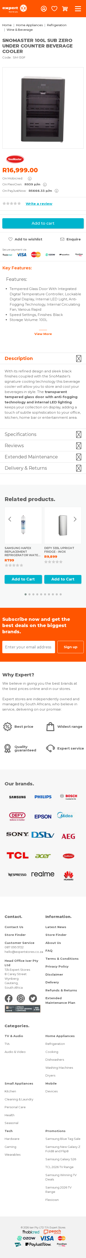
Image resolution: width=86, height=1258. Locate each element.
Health (9, 1115)
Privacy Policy (57, 966)
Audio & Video (15, 1052)
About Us (53, 943)
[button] (26, 594)
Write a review (39, 203)
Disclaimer (54, 974)
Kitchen (10, 1091)
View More (43, 334)
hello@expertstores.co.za (24, 952)
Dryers (50, 1075)
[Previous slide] (10, 519)
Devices (51, 1091)
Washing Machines (59, 1067)
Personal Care (15, 1107)
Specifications (20, 434)
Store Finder (15, 935)
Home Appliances (29, 25)
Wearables (12, 1154)
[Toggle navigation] (78, 8)
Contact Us (14, 927)
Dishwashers (54, 1059)
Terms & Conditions (62, 958)
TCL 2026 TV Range (59, 1167)
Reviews (14, 445)
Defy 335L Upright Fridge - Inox (59, 549)
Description (19, 358)
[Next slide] (75, 519)
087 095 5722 (14, 947)
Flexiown (52, 1200)
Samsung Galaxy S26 (60, 1159)
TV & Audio (14, 1036)
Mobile (51, 1083)
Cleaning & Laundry (19, 1099)
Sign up (71, 647)
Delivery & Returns (26, 468)
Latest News (55, 927)
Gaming (10, 1147)
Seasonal (11, 1123)
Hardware (12, 1139)
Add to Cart (23, 579)
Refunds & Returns (61, 990)
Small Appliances (19, 1083)
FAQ (49, 950)
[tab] (43, 358)
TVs (7, 1044)
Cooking (51, 1052)
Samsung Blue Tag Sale (62, 1139)
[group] (43, 107)
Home (7, 25)
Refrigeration (57, 25)
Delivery (52, 982)
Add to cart (43, 223)
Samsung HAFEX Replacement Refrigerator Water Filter (22, 553)
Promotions (55, 1131)
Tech (9, 1131)
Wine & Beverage (20, 29)
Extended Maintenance (31, 457)
